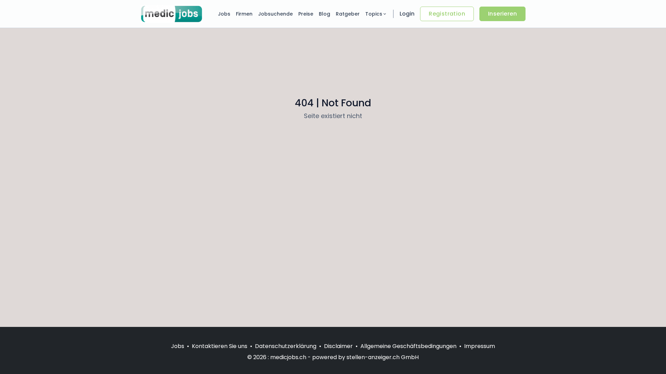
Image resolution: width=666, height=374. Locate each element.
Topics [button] (373, 13)
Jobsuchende (275, 13)
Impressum (479, 346)
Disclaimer (338, 346)
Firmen (244, 13)
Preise (305, 13)
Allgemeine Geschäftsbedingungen (408, 346)
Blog (324, 13)
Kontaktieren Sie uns (219, 346)
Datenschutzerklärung (285, 346)
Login (407, 14)
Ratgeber (348, 13)
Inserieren (502, 14)
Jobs (224, 13)
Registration (447, 14)
